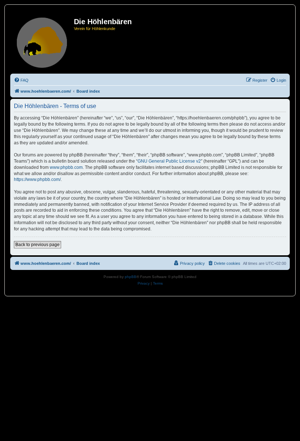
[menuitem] (21, 80)
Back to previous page (37, 244)
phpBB (130, 277)
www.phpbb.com (66, 167)
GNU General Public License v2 (169, 161)
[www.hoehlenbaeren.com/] (43, 41)
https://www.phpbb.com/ (37, 179)
